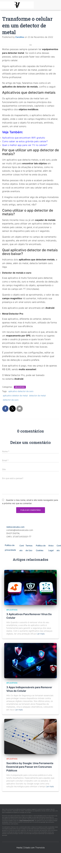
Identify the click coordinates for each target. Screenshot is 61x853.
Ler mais (41, 633)
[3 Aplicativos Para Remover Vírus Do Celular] (30, 587)
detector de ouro (10, 400)
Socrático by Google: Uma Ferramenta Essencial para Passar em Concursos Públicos (29, 767)
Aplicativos (20, 387)
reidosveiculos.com (15, 527)
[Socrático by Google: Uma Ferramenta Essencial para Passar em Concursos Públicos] (30, 736)
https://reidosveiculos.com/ (26, 820)
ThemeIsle (40, 847)
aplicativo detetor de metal (15, 395)
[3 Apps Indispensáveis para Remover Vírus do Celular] (30, 660)
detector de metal (37, 395)
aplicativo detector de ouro (20, 391)
